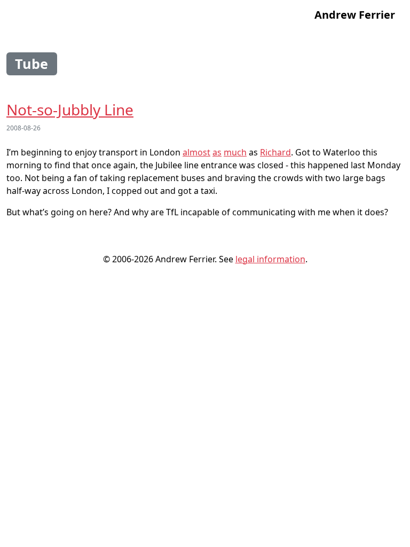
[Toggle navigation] (20, 15)
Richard (275, 152)
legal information (270, 259)
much (235, 152)
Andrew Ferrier (354, 14)
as (217, 152)
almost (196, 152)
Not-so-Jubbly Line (69, 109)
